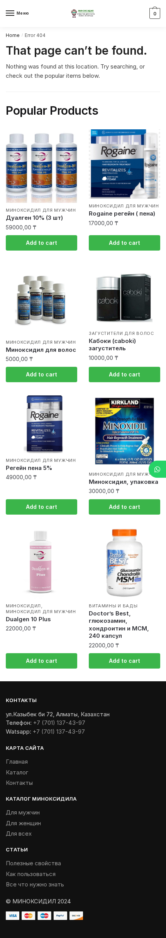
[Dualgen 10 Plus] (41, 563)
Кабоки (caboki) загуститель (112, 344)
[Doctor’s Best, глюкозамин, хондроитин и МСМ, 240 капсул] (124, 563)
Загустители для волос (121, 333)
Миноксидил (23, 606)
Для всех (19, 833)
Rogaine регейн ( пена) (122, 213)
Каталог (17, 772)
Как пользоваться (31, 874)
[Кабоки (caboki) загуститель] (124, 295)
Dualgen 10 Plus (28, 619)
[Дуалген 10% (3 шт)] (41, 166)
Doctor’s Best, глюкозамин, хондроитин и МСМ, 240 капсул (119, 625)
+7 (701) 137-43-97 (59, 722)
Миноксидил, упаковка (123, 481)
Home (13, 35)
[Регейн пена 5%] (41, 424)
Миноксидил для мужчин (41, 210)
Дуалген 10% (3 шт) (34, 217)
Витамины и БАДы (113, 606)
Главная (17, 761)
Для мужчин (23, 812)
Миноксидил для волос (41, 349)
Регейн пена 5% (29, 468)
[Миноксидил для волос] (41, 299)
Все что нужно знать (35, 884)
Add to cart (41, 242)
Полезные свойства (33, 863)
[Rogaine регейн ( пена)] (124, 164)
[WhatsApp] (157, 469)
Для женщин (23, 823)
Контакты (19, 782)
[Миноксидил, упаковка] (124, 431)
